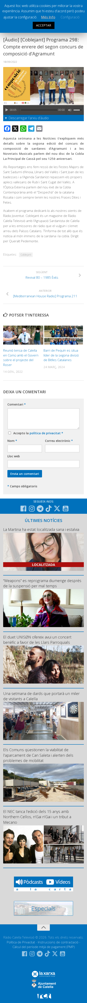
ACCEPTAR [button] (43, 25)
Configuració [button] (70, 17)
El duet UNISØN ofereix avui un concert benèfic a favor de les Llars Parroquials (37, 639)
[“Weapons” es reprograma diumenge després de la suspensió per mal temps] (43, 608)
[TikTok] (48, 508)
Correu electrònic (59, 441)
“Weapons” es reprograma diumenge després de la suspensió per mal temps (42, 583)
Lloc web (13, 456)
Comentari (16, 404)
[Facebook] (23, 508)
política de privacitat (45, 433)
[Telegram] (40, 508)
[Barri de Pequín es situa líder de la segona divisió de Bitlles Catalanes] (64, 335)
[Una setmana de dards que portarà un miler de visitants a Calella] (43, 721)
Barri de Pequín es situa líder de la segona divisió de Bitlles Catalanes (61, 355)
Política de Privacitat (21, 942)
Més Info (48, 17)
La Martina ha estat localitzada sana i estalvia (41, 529)
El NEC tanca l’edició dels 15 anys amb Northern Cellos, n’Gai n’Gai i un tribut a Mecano (37, 817)
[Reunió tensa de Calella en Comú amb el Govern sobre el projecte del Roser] (23, 335)
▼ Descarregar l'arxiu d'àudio (26, 118)
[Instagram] (31, 508)
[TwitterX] (57, 508)
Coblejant (25, 254)
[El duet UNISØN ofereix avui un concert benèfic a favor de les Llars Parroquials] (43, 664)
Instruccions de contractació (58, 942)
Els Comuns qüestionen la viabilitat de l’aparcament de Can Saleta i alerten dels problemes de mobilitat (38, 755)
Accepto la (37, 433)
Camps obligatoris (22, 486)
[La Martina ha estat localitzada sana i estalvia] (43, 552)
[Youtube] (65, 508)
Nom (12, 441)
